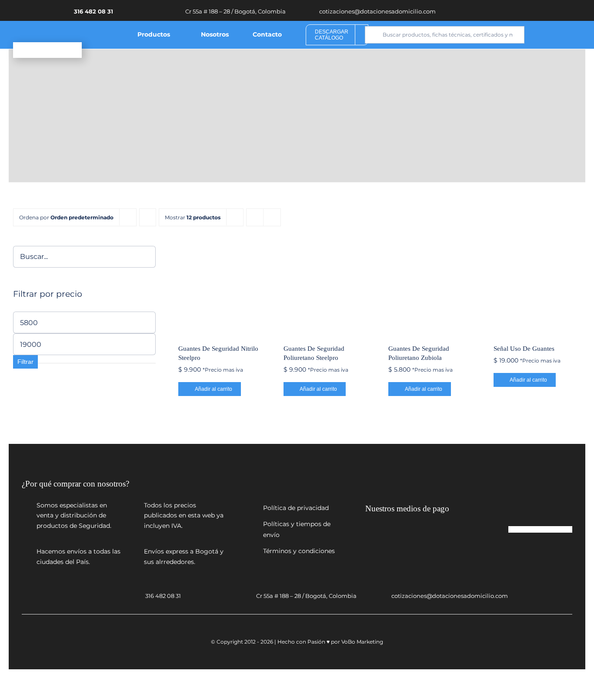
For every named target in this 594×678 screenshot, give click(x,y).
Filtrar (25, 361)
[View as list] (272, 217)
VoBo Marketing (362, 641)
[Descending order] (147, 217)
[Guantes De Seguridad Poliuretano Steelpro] (327, 289)
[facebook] (503, 10)
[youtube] (516, 10)
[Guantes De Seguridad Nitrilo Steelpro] (222, 289)
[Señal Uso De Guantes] (537, 289)
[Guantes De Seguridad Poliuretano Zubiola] (432, 289)
